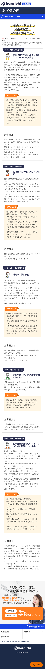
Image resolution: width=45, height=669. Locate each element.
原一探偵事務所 (6, 641)
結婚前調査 (26, 4)
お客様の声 (5, 637)
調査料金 (27, 632)
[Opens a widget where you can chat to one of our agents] (36, 665)
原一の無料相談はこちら (23, 613)
